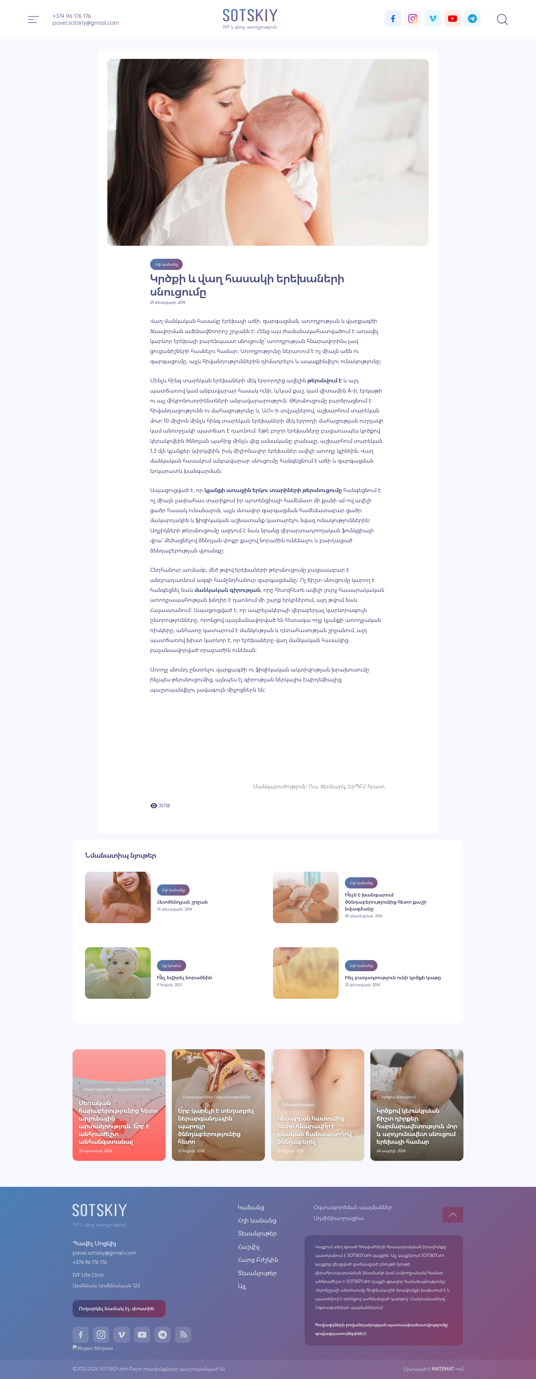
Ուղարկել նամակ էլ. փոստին (116, 1308)
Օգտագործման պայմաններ (353, 1207)
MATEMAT (442, 1369)
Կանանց (251, 1207)
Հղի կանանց (257, 1220)
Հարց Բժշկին (258, 1259)
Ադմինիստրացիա (339, 1218)
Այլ (242, 1286)
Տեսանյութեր (257, 1233)
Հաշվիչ (249, 1246)
